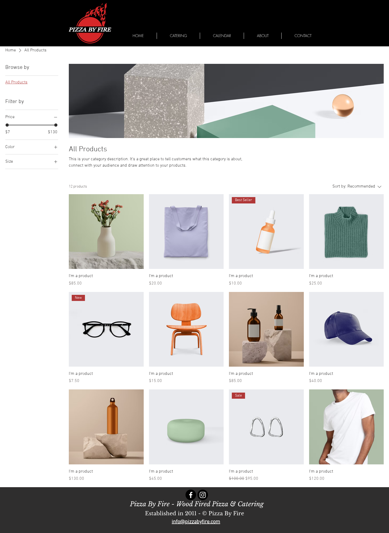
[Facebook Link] (191, 495)
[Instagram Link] (202, 495)
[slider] (7, 125)
